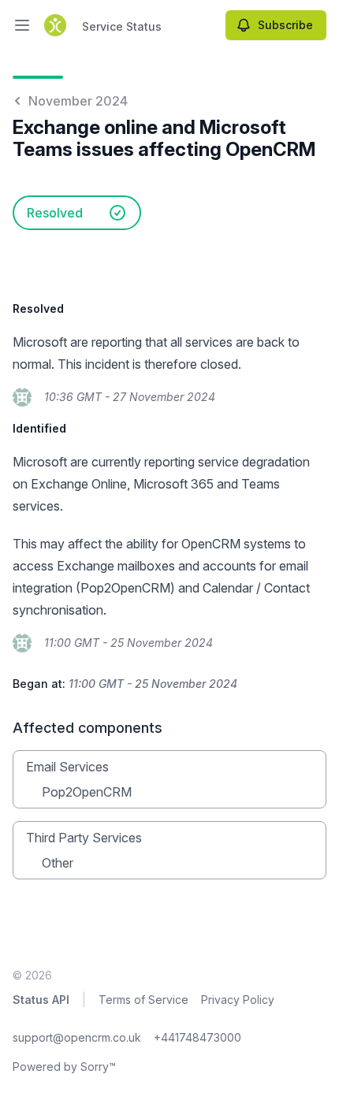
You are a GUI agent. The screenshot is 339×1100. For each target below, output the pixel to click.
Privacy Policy (237, 999)
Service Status (122, 26)
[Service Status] (55, 25)
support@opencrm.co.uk (77, 1037)
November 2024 (78, 101)
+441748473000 (197, 1037)
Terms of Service (143, 999)
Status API (41, 999)
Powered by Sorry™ (64, 1066)
